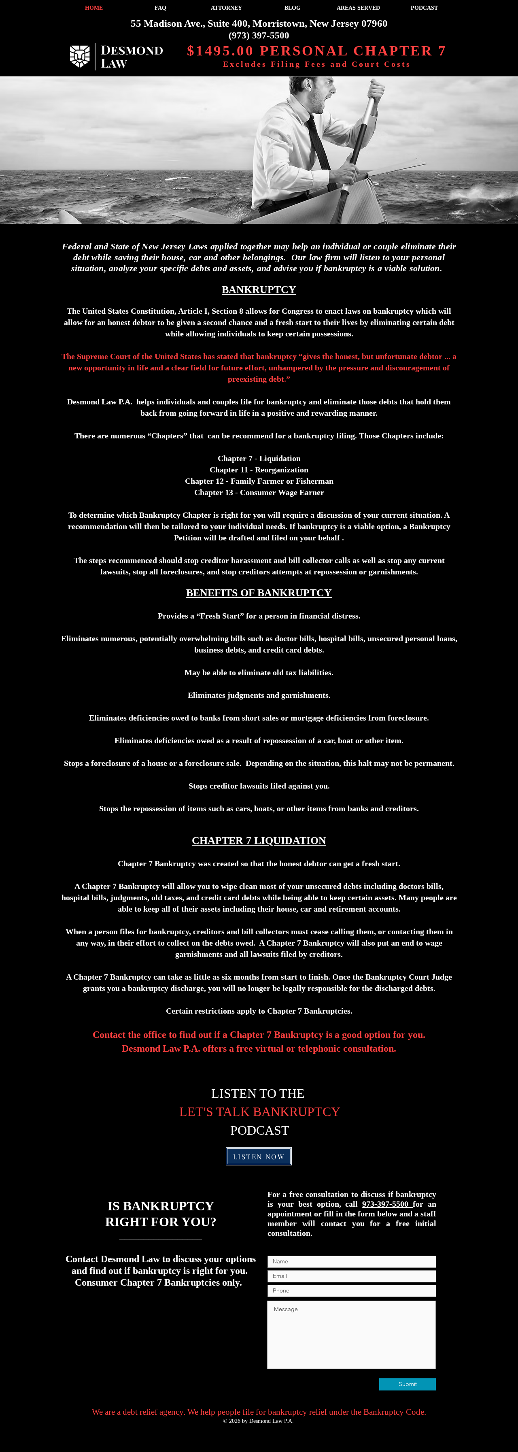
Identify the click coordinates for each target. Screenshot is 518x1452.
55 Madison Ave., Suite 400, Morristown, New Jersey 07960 (259, 23)
